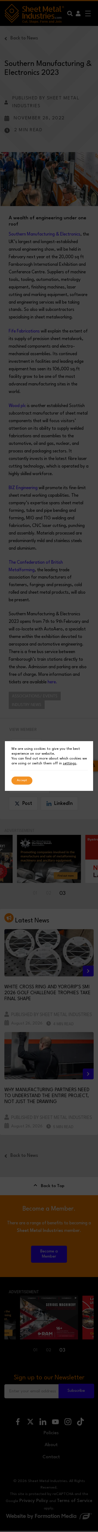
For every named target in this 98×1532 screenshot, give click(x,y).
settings (69, 763)
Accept (22, 780)
